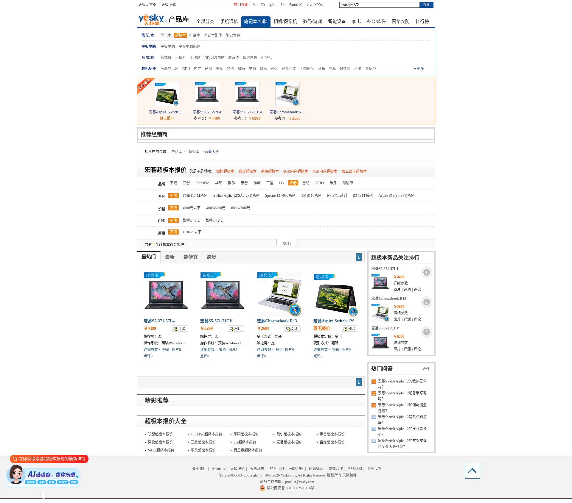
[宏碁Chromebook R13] (287, 105)
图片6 (289, 350)
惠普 (244, 183)
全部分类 (205, 21)
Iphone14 (277, 5)
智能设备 (337, 21)
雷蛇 (306, 183)
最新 (170, 257)
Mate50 (259, 5)
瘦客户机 (250, 58)
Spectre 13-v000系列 (280, 195)
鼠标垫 (370, 69)
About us (218, 469)
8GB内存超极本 (295, 171)
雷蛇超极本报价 (332, 442)
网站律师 (316, 469)
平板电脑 (168, 47)
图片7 (233, 350)
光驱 (332, 69)
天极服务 (237, 469)
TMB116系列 (311, 195)
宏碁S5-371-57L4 (207, 112)
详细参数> (152, 350)
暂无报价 (167, 118)
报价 (166, 350)
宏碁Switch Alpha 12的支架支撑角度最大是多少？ (402, 444)
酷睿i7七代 (191, 220)
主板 (219, 69)
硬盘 (208, 69)
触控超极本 (225, 171)
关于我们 (199, 469)
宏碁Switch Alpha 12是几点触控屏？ (402, 420)
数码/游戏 (312, 21)
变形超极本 (248, 171)
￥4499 (214, 118)
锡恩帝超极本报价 (248, 450)
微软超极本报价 (160, 442)
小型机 (266, 58)
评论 (417, 290)
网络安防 (401, 21)
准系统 (233, 58)
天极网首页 (147, 5)
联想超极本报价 (160, 434)
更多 (426, 369)
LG (281, 183)
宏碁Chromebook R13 (287, 112)
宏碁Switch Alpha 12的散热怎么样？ (402, 384)
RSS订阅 (355, 469)
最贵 (211, 257)
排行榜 (422, 21)
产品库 (176, 152)
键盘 (274, 69)
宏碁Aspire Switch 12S (167, 112)
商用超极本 (270, 171)
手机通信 (229, 21)
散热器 (345, 69)
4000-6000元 (216, 208)
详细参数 (401, 283)
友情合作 (336, 469)
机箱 (241, 69)
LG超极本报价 (245, 442)
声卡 (357, 69)
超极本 (180, 35)
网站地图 (296, 469)
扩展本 (194, 35)
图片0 (176, 350)
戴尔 (231, 183)
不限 (173, 183)
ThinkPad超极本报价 (206, 434)
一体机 (180, 58)
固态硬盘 (307, 69)
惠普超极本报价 (332, 434)
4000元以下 (191, 208)
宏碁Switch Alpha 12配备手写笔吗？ (402, 396)
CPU (186, 69)
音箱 (321, 69)
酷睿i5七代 (214, 220)
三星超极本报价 (203, 442)
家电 (356, 21)
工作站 (195, 58)
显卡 (230, 69)
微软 (257, 183)
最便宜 (191, 257)
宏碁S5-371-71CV (247, 112)
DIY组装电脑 (214, 58)
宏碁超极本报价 (288, 442)
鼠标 (263, 69)
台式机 (166, 58)
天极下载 (168, 5)
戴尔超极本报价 (288, 434)
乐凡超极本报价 (203, 450)
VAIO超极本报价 (161, 450)
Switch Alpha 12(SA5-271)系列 (236, 195)
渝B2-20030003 (230, 475)
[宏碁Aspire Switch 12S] (167, 105)
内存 (197, 69)
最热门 (149, 256)
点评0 (148, 356)
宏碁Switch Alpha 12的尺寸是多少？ (402, 432)
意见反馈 (374, 469)
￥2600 (295, 118)
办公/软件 (376, 21)
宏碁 (293, 183)
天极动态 (257, 469)
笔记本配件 (213, 35)
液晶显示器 (169, 69)
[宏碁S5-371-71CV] (247, 105)
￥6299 (254, 118)
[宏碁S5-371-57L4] (207, 105)
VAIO (319, 183)
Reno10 (295, 5)
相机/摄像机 (285, 21)
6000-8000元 (240, 208)
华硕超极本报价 (246, 434)
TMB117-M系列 (195, 195)
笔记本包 (233, 35)
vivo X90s (315, 5)
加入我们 (277, 469)
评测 (407, 290)
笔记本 (166, 35)
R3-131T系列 (363, 195)
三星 (269, 183)
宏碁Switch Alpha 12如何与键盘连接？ (402, 408)
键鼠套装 (289, 69)
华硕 (218, 183)
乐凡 (333, 183)
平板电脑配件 (189, 47)
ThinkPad (202, 183)
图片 (397, 290)
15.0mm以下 (192, 232)
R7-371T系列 (337, 195)
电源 (252, 69)
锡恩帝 (347, 183)
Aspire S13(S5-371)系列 (396, 195)
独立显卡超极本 (354, 171)
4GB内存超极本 (325, 171)
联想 (186, 183)
